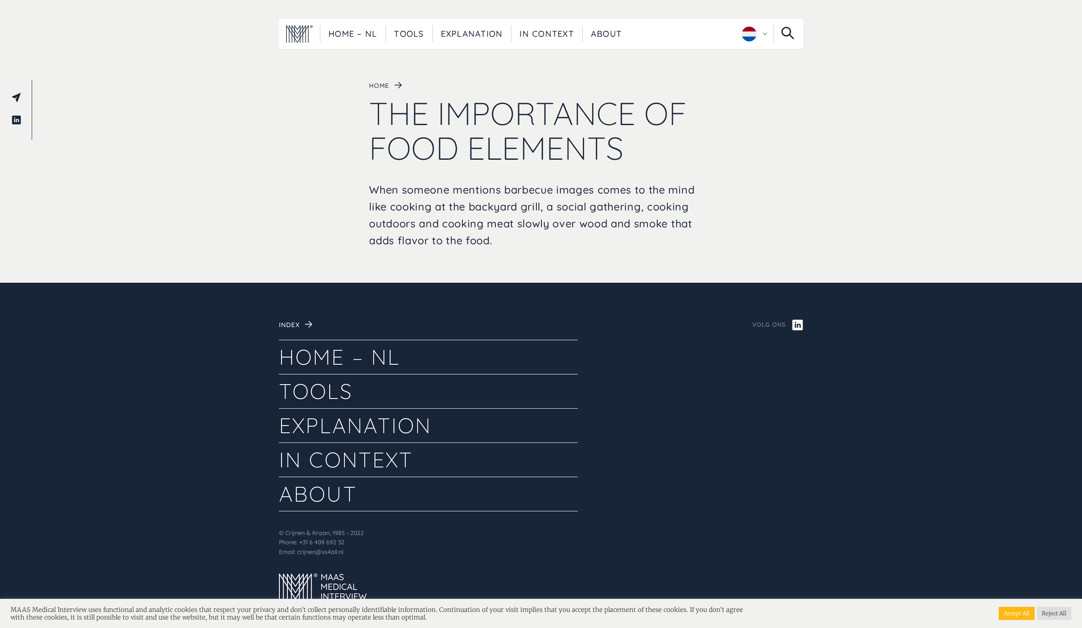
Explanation (472, 33)
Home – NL (352, 33)
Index (289, 325)
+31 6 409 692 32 (321, 542)
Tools (409, 33)
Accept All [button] (1017, 613)
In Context (546, 33)
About (606, 33)
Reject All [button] (1054, 613)
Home (379, 86)
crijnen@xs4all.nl (320, 552)
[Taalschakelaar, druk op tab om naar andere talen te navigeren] (754, 34)
